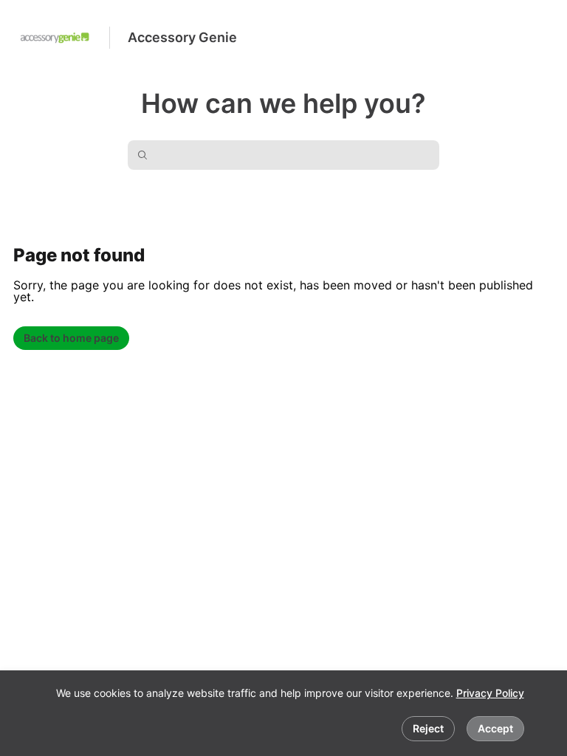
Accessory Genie (182, 37)
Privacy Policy (490, 693)
